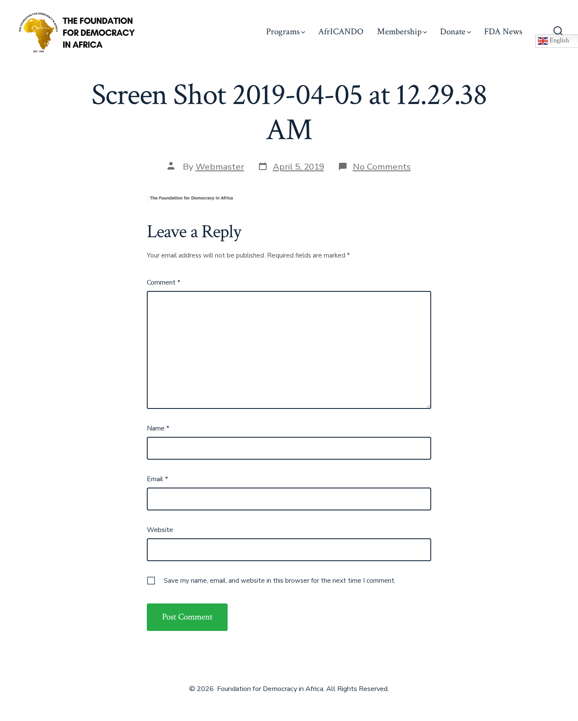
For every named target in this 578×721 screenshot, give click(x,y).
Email (157, 479)
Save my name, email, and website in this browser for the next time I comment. (280, 580)
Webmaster (219, 167)
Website (160, 530)
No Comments (382, 167)
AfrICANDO (340, 31)
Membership (399, 31)
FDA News (503, 31)
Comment (163, 282)
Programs (283, 31)
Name (158, 428)
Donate (452, 31)
